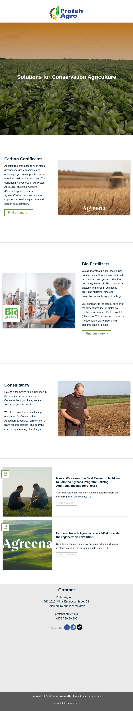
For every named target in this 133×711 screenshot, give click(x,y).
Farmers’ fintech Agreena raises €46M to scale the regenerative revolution (87, 535)
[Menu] (5, 14)
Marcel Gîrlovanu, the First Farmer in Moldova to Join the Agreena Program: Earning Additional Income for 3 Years (88, 482)
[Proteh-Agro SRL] (66, 14)
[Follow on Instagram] (73, 627)
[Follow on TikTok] (79, 627)
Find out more (67, 503)
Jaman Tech (73, 703)
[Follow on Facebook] (67, 627)
